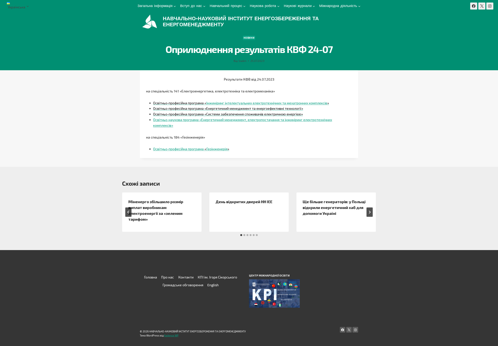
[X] (481, 6)
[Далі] (369, 212)
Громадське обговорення (182, 285)
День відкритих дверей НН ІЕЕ (244, 201)
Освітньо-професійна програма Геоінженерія (191, 149)
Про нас (167, 277)
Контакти (186, 277)
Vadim (242, 60)
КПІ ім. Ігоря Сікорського (217, 277)
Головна (150, 277)
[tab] (241, 235)
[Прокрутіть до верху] (489, 339)
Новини (249, 37)
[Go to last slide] (128, 212)
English (213, 285)
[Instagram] (489, 6)
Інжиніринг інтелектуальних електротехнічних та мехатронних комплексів (241, 103)
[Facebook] (473, 6)
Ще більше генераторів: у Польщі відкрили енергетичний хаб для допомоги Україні (334, 207)
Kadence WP (171, 335)
